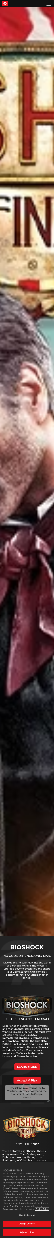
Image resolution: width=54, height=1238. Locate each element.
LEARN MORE (27, 1067)
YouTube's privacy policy (22, 1091)
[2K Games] (5, 3)
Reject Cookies (27, 1232)
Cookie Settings (27, 1215)
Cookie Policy (42, 1209)
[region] (27, 1200)
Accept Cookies (27, 1223)
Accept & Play (27, 1080)
